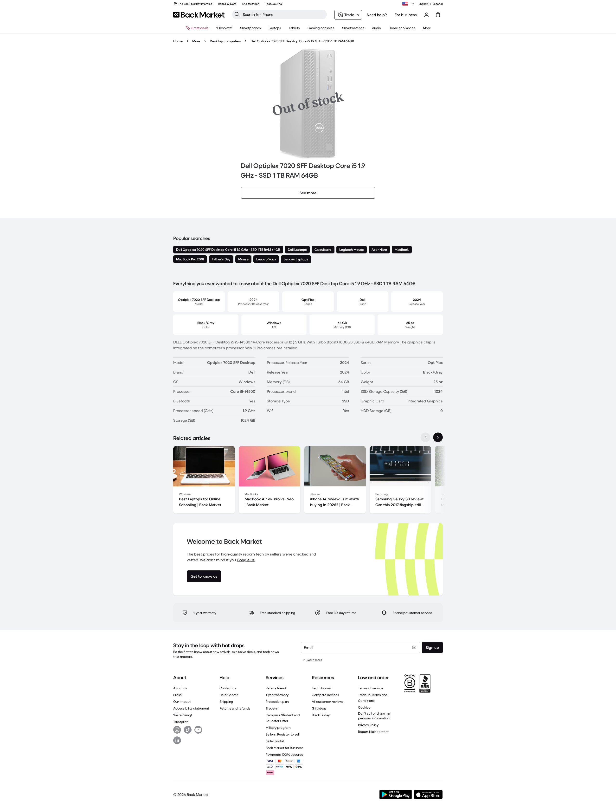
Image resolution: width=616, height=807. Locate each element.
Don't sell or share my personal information (374, 715)
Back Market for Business (284, 748)
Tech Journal (321, 688)
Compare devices (325, 695)
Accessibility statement (191, 708)
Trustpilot (180, 722)
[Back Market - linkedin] (177, 740)
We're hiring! (182, 715)
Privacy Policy (368, 725)
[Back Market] (199, 15)
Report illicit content (373, 732)
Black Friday (321, 715)
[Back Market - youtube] (198, 730)
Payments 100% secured (284, 754)
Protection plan (277, 701)
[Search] (237, 14)
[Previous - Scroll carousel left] (425, 437)
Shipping (226, 701)
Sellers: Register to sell (283, 734)
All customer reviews (328, 701)
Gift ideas (319, 708)
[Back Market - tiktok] (188, 730)
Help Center (228, 695)
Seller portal (275, 741)
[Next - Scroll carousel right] (438, 437)
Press (177, 695)
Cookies (364, 707)
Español (438, 4)
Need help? (377, 14)
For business (406, 14)
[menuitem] (250, 28)
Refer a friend (276, 688)
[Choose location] (409, 4)
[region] (308, 480)
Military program (278, 727)
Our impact (182, 701)
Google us (246, 559)
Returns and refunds (234, 708)
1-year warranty (277, 695)
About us (180, 688)
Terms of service (370, 688)
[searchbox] (283, 14)
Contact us (227, 688)
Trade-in (272, 708)
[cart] (438, 14)
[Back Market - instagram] (177, 730)
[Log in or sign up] (426, 14)
